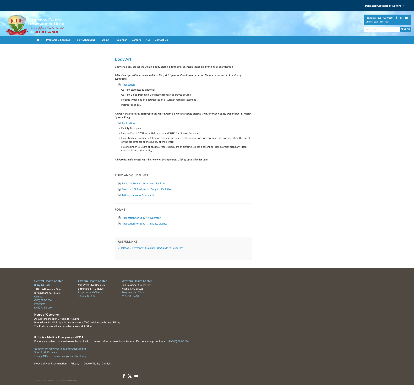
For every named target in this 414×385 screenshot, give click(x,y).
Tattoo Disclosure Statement (138, 195)
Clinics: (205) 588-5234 (378, 22)
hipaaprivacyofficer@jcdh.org (69, 356)
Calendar (121, 40)
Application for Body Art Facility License (144, 223)
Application (128, 84)
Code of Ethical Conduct (98, 363)
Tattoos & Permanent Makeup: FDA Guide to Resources (152, 248)
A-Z (148, 40)
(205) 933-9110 (43, 307)
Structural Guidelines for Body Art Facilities (146, 189)
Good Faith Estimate (45, 352)
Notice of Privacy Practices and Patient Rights (60, 348)
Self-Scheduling (86, 40)
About (106, 40)
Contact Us (161, 40)
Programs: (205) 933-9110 (379, 18)
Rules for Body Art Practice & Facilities (144, 183)
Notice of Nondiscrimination (50, 363)
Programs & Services (58, 40)
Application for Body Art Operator (141, 218)
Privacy (75, 363)
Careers (136, 40)
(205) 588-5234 (43, 300)
